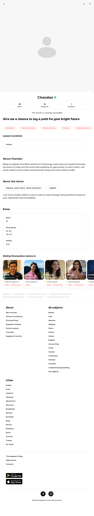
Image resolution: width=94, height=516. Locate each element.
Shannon (10, 405)
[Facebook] (43, 493)
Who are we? (11, 312)
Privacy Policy (12, 320)
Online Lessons (12, 328)
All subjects (53, 371)
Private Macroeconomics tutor (58, 297)
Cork (8, 389)
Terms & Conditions (14, 316)
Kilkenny (9, 429)
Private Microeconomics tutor (13, 297)
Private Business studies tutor (60, 294)
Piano (50, 328)
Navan (9, 425)
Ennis (8, 432)
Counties (10, 332)
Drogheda (10, 409)
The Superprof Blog (14, 456)
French (51, 332)
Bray (8, 421)
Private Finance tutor (35, 297)
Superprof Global (13, 324)
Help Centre (11, 460)
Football (52, 364)
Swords (9, 413)
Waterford (10, 401)
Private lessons (19, 294)
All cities (9, 444)
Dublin (9, 385)
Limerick (9, 393)
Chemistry (52, 356)
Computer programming (59, 368)
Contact (9, 464)
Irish (50, 316)
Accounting (53, 344)
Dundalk (9, 417)
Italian (51, 352)
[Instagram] (50, 493)
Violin (50, 348)
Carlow (9, 436)
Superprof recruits (14, 336)
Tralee (9, 440)
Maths (51, 312)
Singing (51, 324)
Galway (9, 397)
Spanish (51, 320)
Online (9, 144)
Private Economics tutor (37, 294)
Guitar (51, 336)
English (51, 340)
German (51, 360)
